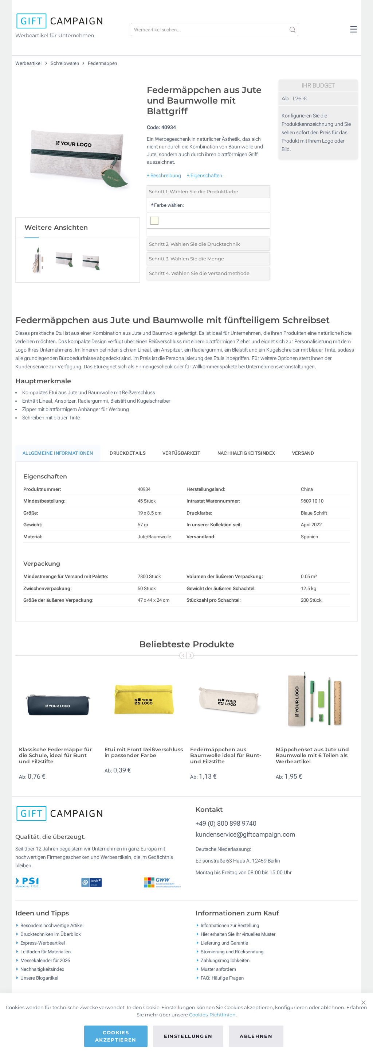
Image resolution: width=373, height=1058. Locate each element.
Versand (303, 453)
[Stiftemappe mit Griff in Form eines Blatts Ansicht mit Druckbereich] (77, 149)
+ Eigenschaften (204, 175)
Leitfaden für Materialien (45, 951)
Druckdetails (128, 453)
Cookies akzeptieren (116, 1036)
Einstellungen (188, 1036)
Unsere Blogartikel (39, 977)
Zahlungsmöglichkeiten (225, 960)
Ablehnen (256, 1036)
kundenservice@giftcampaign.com (245, 834)
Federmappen (102, 63)
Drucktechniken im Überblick (50, 934)
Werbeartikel (29, 63)
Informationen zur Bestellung (230, 925)
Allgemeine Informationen (58, 453)
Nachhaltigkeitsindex (246, 453)
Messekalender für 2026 (45, 960)
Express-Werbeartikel (42, 942)
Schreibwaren (65, 63)
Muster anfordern (218, 969)
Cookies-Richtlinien (212, 1015)
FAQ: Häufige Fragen (222, 977)
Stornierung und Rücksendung (232, 951)
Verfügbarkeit (181, 453)
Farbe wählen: (167, 205)
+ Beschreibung (164, 175)
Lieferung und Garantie (224, 942)
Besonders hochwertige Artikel (51, 925)
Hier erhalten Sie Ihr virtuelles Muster (238, 934)
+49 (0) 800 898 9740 (226, 823)
